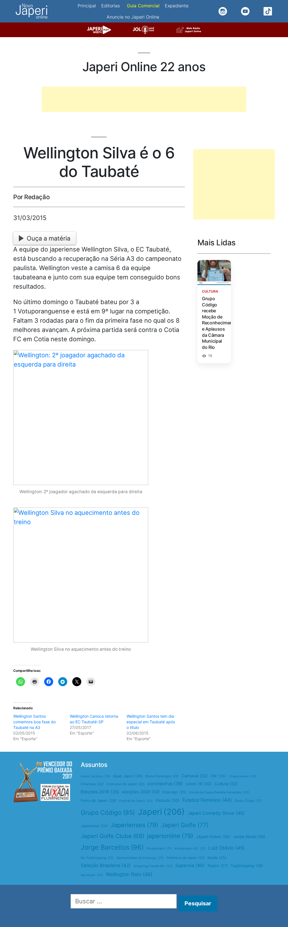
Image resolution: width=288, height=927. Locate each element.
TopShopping (247, 865)
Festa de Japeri (98, 800)
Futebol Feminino (207, 800)
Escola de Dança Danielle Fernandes (219, 792)
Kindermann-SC (190, 848)
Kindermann (159, 848)
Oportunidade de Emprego (140, 858)
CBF (218, 776)
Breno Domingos (162, 776)
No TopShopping (97, 858)
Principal (87, 5)
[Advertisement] (144, 99)
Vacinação (92, 875)
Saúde (216, 858)
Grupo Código (108, 812)
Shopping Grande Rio (153, 866)
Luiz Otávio (226, 848)
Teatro (217, 865)
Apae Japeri (128, 776)
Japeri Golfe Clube (112, 836)
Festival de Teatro (136, 801)
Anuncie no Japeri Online (133, 17)
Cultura (226, 783)
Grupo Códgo (248, 801)
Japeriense (94, 826)
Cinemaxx (92, 784)
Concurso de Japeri (126, 784)
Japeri (161, 812)
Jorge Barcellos (112, 847)
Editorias (110, 5)
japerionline (170, 836)
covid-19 (199, 783)
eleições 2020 (140, 791)
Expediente (176, 5)
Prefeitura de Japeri (185, 858)
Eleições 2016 (100, 791)
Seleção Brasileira (106, 865)
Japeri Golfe (185, 825)
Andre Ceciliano (95, 776)
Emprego (174, 792)
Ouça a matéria (48, 238)
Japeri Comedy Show (216, 813)
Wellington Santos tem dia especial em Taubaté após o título (151, 722)
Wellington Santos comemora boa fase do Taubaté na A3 (34, 722)
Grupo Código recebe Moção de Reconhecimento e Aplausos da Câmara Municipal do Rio (219, 323)
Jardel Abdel (249, 836)
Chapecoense (242, 776)
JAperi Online (213, 836)
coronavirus (165, 783)
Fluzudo (167, 800)
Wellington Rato (129, 874)
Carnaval (194, 775)
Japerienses (134, 825)
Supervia (189, 865)
